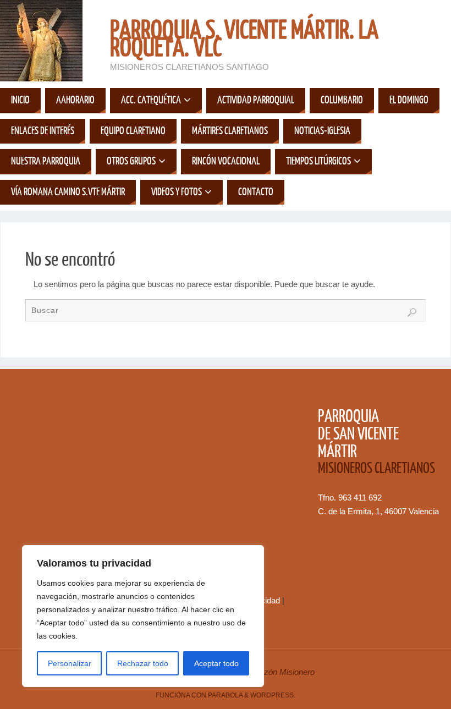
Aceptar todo (216, 663)
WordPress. (272, 695)
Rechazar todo (142, 663)
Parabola (225, 695)
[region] (143, 616)
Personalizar (69, 663)
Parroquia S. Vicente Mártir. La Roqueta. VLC (244, 39)
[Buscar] (411, 312)
